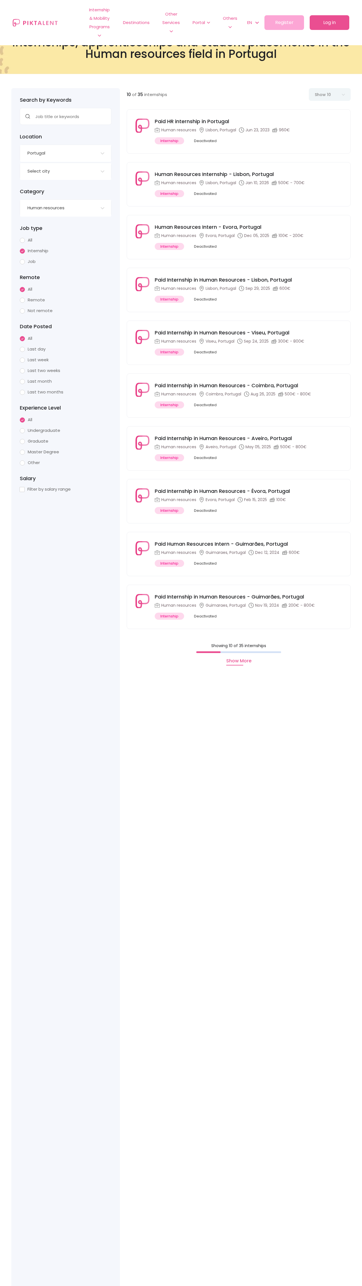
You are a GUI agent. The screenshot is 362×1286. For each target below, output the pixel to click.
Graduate (38, 441)
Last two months (45, 392)
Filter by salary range (49, 489)
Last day (37, 349)
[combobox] (65, 153)
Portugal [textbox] (36, 153)
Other (34, 462)
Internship (38, 251)
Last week (38, 360)
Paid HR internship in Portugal (192, 121)
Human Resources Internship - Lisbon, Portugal (214, 174)
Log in (329, 22)
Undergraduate (44, 430)
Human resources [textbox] (45, 208)
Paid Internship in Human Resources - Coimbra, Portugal (226, 385)
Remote (36, 300)
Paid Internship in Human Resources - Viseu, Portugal (222, 332)
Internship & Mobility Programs (99, 18)
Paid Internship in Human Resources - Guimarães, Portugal (229, 596)
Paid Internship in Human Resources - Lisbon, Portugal (223, 279)
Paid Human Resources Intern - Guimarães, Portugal (221, 543)
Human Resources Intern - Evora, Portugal (208, 226)
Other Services (171, 18)
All (30, 240)
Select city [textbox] (38, 171)
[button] (250, 23)
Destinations (136, 22)
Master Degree (43, 452)
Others (230, 18)
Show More (238, 661)
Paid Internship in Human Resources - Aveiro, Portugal (223, 438)
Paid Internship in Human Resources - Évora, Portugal (222, 491)
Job (32, 261)
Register (284, 22)
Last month (40, 381)
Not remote (40, 311)
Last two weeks (44, 370)
